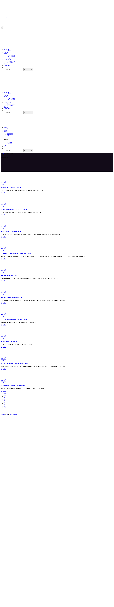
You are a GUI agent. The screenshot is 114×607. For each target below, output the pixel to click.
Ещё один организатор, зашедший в (13, 385)
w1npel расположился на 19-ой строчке (14, 209)
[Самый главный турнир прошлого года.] (23, 356)
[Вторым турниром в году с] (23, 268)
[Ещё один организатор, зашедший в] (23, 378)
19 (4, 399)
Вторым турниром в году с (10, 275)
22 (4, 403)
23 (4, 404)
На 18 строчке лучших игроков (11, 231)
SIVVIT (4, 181)
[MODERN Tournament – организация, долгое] (23, 246)
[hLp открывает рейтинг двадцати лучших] (23, 312)
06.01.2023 (3, 337)
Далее (15, 414)
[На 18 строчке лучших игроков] (23, 224)
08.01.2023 (3, 182)
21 (4, 402)
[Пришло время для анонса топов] (23, 290)
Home (2, 153)
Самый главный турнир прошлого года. (14, 363)
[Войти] (7, 23)
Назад (2, 414)
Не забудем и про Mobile (9, 341)
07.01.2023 (3, 249)
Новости (3, 184)
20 (4, 400)
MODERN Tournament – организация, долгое (16, 253)
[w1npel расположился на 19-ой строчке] (23, 202)
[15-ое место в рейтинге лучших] (23, 180)
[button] (4, 67)
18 (4, 397)
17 (4, 396)
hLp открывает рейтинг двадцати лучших (15, 319)
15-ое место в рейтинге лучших (11, 187)
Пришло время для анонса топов (12, 297)
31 (13, 414)
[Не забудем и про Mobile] (23, 334)
